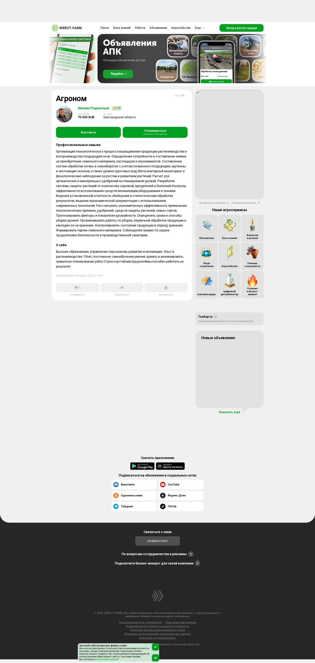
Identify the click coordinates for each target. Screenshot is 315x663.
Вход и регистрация (241, 28)
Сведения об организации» (157, 638)
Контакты (88, 132)
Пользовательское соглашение (140, 622)
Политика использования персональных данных (158, 634)
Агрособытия (180, 28)
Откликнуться (155, 132)
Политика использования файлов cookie (157, 630)
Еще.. (198, 28)
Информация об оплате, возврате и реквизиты (157, 626)
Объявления (158, 28)
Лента (104, 28)
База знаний (122, 28)
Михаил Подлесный (93, 108)
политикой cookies (106, 659)
